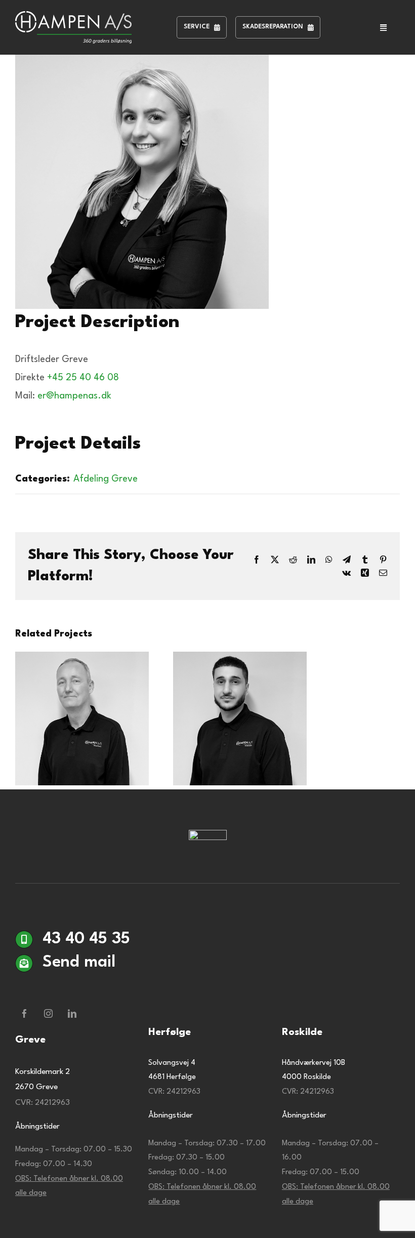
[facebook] (24, 1013)
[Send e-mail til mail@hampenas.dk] (207, 988)
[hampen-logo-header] (73, 16)
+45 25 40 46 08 (83, 377)
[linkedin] (72, 1013)
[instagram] (48, 1013)
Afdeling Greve (105, 479)
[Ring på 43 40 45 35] (207, 943)
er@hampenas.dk (74, 396)
